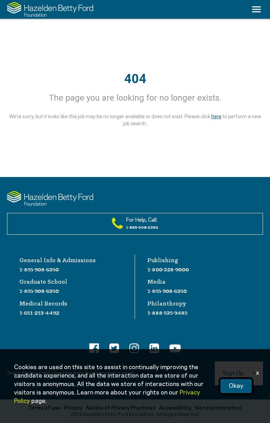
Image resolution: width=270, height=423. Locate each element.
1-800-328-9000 (168, 269)
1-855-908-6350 (39, 269)
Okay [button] (236, 386)
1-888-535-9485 (167, 313)
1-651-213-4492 (39, 313)
